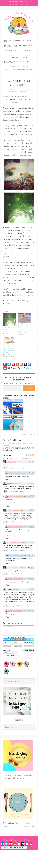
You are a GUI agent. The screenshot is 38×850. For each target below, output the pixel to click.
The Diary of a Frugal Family (19, 23)
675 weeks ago (20, 462)
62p (21, 567)
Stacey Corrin (30, 840)
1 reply (12, 468)
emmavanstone (13, 567)
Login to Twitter (30, 639)
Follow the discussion (33, 455)
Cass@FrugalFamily (15, 473)
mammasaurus (13, 510)
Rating (17, 458)
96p (25, 473)
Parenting (32, 434)
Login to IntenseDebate (8, 639)
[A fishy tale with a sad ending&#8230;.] (9, 319)
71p (21, 510)
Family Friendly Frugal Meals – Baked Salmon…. (24, 326)
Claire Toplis (11, 462)
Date (11, 458)
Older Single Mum (13, 542)
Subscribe (29, 388)
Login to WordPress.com (19, 639)
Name (4, 642)
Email (15, 642)
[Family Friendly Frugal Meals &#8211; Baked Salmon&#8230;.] (24, 318)
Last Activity (25, 458)
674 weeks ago (24, 542)
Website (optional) (29, 642)
